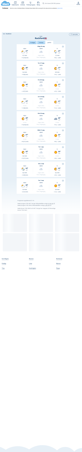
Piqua (58, 268)
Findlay (4, 263)
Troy (3, 268)
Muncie (31, 259)
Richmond (59, 259)
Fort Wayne (5, 259)
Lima (30, 263)
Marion (58, 263)
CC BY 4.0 (50, 203)
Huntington (32, 268)
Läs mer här (59, 8)
